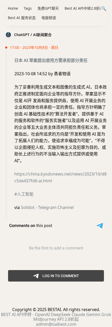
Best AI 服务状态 (22, 17)
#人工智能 (24, 194)
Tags (28, 8)
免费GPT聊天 (48, 8)
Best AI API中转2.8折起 (84, 8)
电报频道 (48, 17)
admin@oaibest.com (56, 324)
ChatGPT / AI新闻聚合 (33, 34)
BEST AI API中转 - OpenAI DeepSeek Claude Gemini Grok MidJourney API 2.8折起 (56, 317)
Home (13, 8)
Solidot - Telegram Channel (47, 207)
